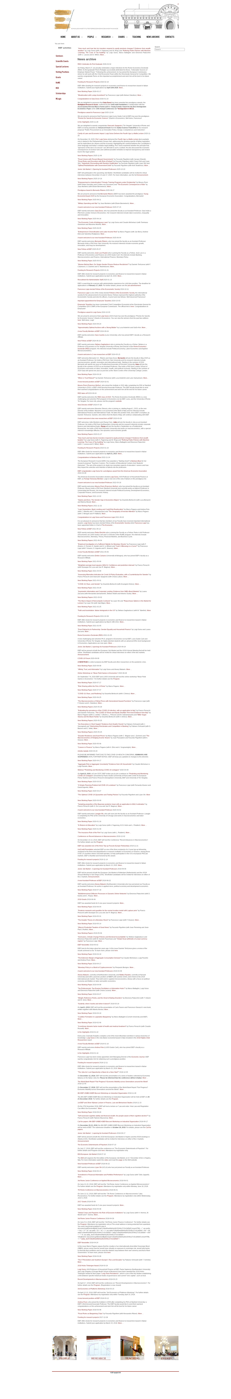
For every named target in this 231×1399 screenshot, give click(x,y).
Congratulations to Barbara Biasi (89, 457)
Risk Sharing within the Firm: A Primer (91, 686)
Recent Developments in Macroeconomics (93, 1279)
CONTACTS (169, 36)
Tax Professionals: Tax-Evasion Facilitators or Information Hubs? (101, 988)
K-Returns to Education (86, 825)
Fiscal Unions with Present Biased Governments (95, 159)
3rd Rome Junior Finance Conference (91, 1218)
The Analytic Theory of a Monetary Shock (93, 920)
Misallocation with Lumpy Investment (91, 95)
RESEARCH (106, 36)
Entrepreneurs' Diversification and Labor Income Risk (97, 232)
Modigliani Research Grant (88, 105)
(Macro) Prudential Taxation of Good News (93, 927)
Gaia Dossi (107, 103)
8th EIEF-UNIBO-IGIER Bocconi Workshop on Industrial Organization (102, 1093)
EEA (82, 1158)
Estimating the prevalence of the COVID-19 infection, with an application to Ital (106, 710)
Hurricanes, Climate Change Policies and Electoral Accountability (102, 937)
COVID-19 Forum (84, 658)
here (132, 306)
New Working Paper (85, 91)
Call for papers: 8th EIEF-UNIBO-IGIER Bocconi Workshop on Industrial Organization (108, 1121)
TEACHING (136, 36)
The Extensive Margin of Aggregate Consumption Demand (99, 958)
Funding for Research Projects (89, 82)
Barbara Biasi (136, 461)
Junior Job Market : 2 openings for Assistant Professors (98, 869)
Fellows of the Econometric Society (121, 293)
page (120, 1160)
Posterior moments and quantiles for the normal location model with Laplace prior (107, 910)
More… (121, 88)
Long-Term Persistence (110, 1273)
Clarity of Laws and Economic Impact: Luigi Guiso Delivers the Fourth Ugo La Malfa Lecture (111, 133)
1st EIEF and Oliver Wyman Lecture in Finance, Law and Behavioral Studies (105, 1103)
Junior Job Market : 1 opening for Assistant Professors (97, 1133)
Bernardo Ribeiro (107, 194)
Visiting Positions (62, 72)
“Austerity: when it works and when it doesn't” (94, 1004)
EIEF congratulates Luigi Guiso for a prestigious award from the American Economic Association (112, 471)
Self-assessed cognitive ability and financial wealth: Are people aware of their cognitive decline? (113, 1116)
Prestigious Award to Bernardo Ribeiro (91, 190)
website (119, 401)
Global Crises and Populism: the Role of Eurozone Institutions (100, 1213)
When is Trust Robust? (86, 378)
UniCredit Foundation (85, 849)
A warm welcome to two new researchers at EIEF (95, 418)
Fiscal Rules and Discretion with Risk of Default (95, 161)
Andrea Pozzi (82, 1302)
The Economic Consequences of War (131, 184)
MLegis (58, 98)
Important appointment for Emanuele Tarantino (94, 301)
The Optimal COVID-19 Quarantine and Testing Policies (98, 795)
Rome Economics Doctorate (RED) (90, 635)
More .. (125, 577)
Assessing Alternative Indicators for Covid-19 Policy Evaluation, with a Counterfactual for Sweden (113, 575)
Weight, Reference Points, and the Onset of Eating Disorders (100, 998)
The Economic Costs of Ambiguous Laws (93, 222)
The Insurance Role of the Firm (89, 833)
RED (57, 88)
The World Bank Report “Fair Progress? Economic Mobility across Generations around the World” (113, 1082)
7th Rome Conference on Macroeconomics (93, 1190)
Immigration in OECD (126, 109)
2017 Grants (82, 1202)
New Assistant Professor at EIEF (89, 1164)
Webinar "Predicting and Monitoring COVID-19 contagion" (99, 770)
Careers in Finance (85, 747)
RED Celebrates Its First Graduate (90, 64)
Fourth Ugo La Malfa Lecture (128, 139)
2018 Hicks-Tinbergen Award (88, 1266)
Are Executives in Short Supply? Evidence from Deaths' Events (101, 724)
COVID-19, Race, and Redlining (89, 694)
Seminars (59, 56)
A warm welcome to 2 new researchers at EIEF (94, 354)
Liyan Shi (98, 1167)
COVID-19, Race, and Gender (89, 584)
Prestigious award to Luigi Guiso (89, 312)
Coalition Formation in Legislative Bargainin (94, 1017)
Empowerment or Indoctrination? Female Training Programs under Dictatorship (106, 182)
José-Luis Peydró (101, 253)
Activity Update (83, 751)
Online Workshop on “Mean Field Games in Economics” (98, 673)
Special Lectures (62, 66)
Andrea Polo (99, 1047)
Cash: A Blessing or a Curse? (126, 546)
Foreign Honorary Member (93, 479)
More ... (102, 55)
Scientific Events (62, 61)
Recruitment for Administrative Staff (90, 280)
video (106, 1160)
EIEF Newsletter (83, 945)
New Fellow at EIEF (85, 249)
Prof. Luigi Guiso (101, 139)
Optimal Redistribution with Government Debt (94, 165)
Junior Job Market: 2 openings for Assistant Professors (97, 647)
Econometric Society (122, 523)
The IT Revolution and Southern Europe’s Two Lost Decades (100, 1260)
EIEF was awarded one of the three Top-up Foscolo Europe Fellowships (104, 846)
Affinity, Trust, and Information (88, 669)
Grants (58, 77)
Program (116, 679)
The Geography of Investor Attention (122, 511)
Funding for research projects (88, 859)
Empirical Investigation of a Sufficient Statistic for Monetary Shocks (102, 544)
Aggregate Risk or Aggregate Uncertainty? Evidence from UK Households (105, 764)
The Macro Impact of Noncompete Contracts (94, 601)
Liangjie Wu (99, 814)
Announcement (142, 175)
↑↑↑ (172, 1377)
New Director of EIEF (85, 405)
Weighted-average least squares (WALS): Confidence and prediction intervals (106, 565)
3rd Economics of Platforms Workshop (91, 1289)
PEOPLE (90, 36)
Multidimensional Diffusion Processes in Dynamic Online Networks (102, 894)
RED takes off (83, 393)
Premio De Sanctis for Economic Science (93, 118)
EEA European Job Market (87, 1154)
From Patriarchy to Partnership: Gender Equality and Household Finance (104, 629)
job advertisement (134, 285)
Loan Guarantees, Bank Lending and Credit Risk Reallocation (100, 509)
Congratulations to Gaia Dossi (88, 99)
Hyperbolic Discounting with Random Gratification (100, 163)
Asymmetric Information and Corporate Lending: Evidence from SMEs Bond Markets (108, 591)
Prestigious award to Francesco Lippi (91, 112)
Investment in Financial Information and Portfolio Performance (100, 1175)
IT (178, 4)
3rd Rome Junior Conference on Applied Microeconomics (98, 1181)
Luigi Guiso (105, 316)
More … (111, 643)
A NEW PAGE (83, 662)
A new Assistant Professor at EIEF (90, 880)
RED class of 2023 (104, 397)
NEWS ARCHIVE (153, 36)
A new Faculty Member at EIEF (89, 331)
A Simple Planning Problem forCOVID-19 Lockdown (97, 785)
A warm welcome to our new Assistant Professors (95, 971)
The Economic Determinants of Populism (92, 1145)
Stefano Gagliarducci (102, 344)
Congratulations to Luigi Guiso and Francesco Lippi (96, 517)
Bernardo (121, 358)
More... (112, 267)
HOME (63, 36)
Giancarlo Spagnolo (114, 126)
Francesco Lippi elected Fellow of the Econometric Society (99, 289)
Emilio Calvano (100, 556)
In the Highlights (84, 122)
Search (157, 47)
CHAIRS (121, 36)
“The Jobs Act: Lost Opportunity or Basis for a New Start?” (98, 1072)
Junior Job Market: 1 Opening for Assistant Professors (97, 169)
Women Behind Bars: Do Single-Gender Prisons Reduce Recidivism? (103, 264)
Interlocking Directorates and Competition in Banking (109, 726)
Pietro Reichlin (100, 532)
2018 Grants (82, 899)
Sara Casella (99, 335)
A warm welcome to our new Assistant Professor (95, 207)
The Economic (107, 525)
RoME (58, 82)
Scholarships (61, 93)
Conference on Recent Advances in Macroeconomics (97, 836)
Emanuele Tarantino (85, 304)
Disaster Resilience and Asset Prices (91, 736)
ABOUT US (75, 36)
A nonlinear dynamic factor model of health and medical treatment (102, 1026)
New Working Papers (85, 156)
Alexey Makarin (100, 884)
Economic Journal (138, 1057)
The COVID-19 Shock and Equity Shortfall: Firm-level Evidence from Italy (122, 713)
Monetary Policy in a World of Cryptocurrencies (95, 967)
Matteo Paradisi (125, 975)
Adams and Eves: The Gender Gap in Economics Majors (98, 500)
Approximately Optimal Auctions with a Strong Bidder (97, 327)
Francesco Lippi (83, 293)
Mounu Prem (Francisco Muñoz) (89, 385)
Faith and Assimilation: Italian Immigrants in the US (96, 610)
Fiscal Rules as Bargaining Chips (90, 1314)
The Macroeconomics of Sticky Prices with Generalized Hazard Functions (104, 701)
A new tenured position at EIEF (89, 382)
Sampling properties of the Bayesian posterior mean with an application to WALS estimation (111, 804)
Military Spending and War (87, 203)
